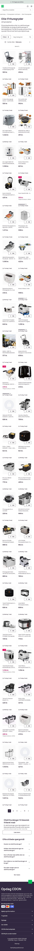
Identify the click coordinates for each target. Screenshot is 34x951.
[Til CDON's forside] (2, 6)
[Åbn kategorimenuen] (31, 6)
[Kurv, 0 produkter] (28, 6)
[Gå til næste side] (28, 810)
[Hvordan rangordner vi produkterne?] (5, 42)
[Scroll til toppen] (30, 882)
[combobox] (17, 9)
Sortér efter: (11, 42)
